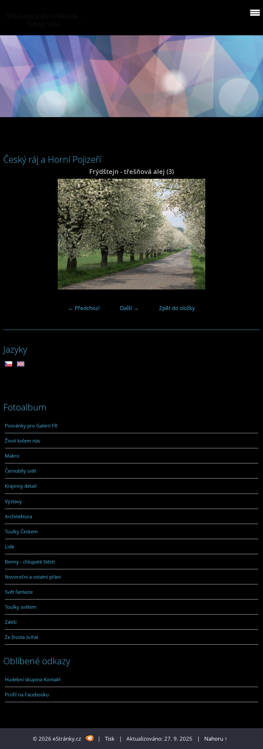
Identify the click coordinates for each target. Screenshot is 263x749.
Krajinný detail (21, 486)
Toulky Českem (21, 531)
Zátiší (11, 622)
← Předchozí (83, 308)
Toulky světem (21, 607)
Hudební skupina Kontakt (33, 679)
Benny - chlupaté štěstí (30, 561)
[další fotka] (249, 234)
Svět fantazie (19, 592)
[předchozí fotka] (13, 234)
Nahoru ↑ (215, 738)
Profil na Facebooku (27, 694)
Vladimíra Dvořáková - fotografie (43, 20)
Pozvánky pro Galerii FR (31, 425)
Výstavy (13, 501)
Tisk (110, 738)
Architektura (18, 516)
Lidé (9, 546)
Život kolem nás (22, 440)
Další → (129, 308)
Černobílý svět (20, 471)
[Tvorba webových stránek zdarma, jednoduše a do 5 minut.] (90, 738)
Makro (12, 455)
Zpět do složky (177, 308)
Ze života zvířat (21, 637)
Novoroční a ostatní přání (33, 576)
